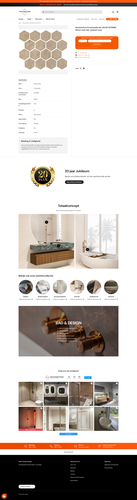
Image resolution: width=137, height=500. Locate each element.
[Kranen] (77, 287)
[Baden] (26, 287)
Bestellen (73, 468)
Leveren (72, 474)
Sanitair (21, 19)
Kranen (77, 297)
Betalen (72, 471)
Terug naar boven (68, 452)
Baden (25, 297)
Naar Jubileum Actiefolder (74, 182)
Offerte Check (50, 19)
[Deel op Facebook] (83, 68)
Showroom (38, 19)
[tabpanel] (43, 108)
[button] (117, 12)
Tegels (29, 19)
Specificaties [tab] (23, 80)
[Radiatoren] (94, 287)
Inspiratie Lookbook (83, 19)
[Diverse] (111, 287)
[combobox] (72, 12)
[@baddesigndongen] (47, 377)
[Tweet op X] (80, 68)
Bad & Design (25, 494)
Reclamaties (74, 480)
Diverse (111, 297)
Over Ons (94, 19)
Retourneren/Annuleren (77, 477)
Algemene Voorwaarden (111, 465)
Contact (101, 19)
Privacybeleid (108, 468)
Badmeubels (43, 297)
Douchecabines (60, 297)
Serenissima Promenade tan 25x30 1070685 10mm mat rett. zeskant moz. (32, 23)
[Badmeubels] (43, 287)
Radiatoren (94, 297)
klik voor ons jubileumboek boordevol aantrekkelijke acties (80, 4)
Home (20, 23)
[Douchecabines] (60, 287)
